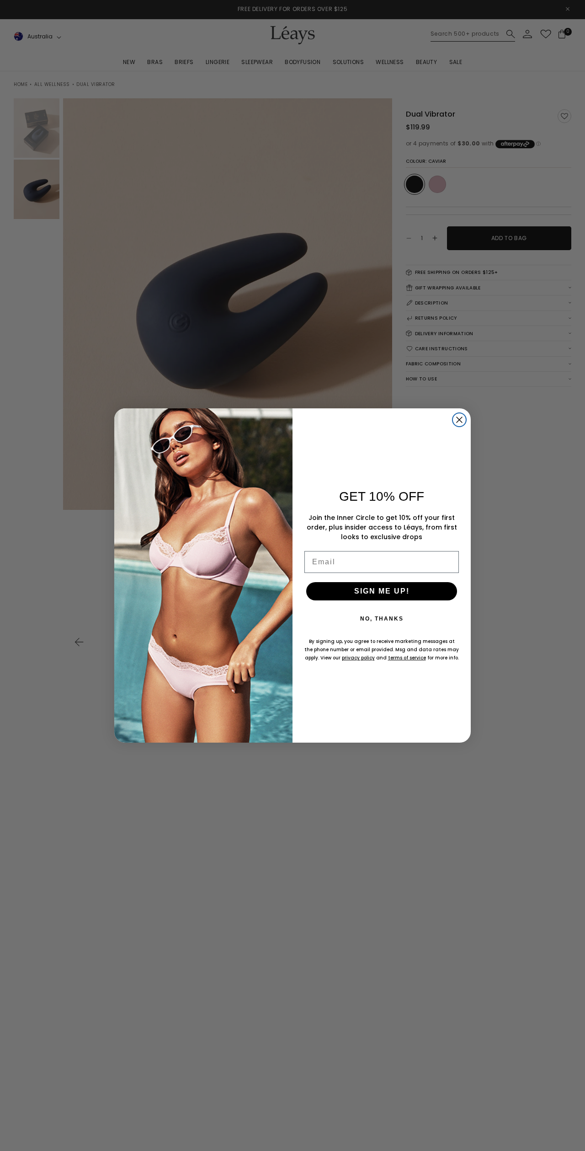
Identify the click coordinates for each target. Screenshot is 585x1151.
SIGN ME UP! (382, 591)
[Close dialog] (459, 420)
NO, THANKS (382, 619)
